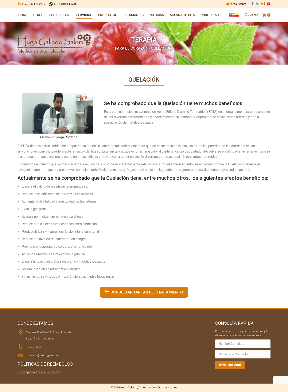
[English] (231, 14)
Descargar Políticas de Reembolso (39, 372)
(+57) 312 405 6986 (65, 3)
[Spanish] (237, 14)
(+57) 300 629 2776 (33, 3)
